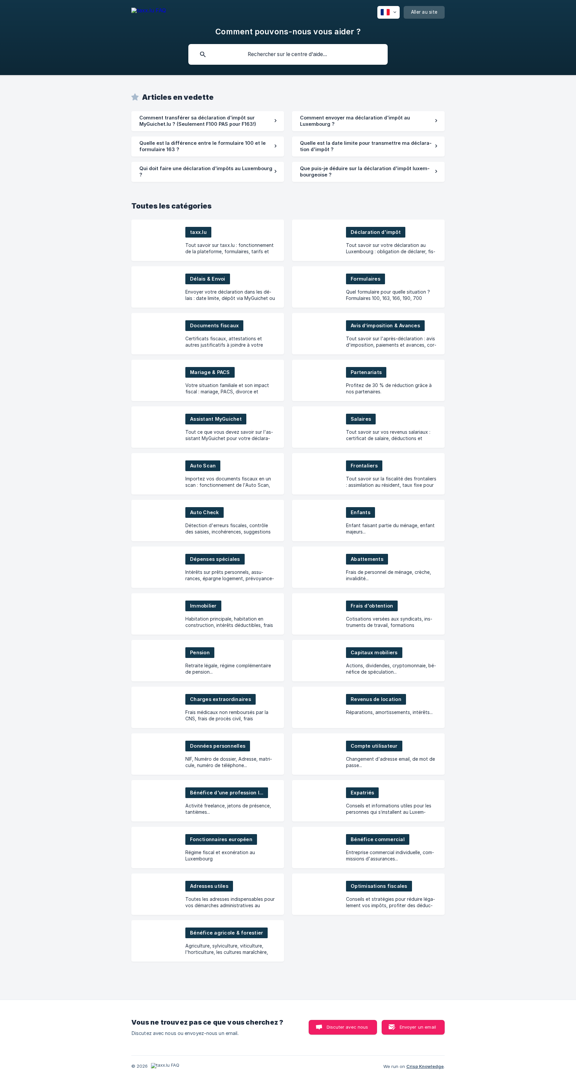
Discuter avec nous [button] (347, 1027)
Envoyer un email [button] (418, 1027)
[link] (207, 121)
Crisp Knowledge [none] (425, 1066)
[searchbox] (288, 54)
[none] (148, 11)
